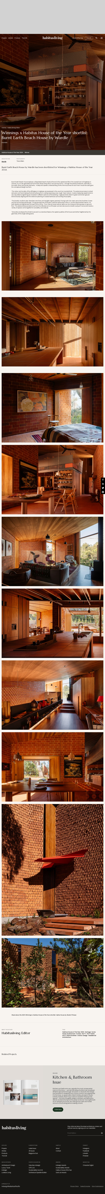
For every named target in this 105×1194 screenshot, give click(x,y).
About (57, 1148)
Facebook (86, 1151)
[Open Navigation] (101, 38)
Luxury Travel (6, 1168)
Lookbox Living (6, 1172)
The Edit (24, 38)
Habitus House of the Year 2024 (73, 1032)
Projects (4, 38)
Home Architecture (68, 1034)
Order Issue (58, 1109)
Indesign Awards (61, 1165)
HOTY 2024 (91, 1034)
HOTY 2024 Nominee (69, 1035)
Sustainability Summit (36, 1170)
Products (17, 38)
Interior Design (82, 1035)
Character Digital (88, 1165)
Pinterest (85, 1156)
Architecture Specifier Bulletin (38, 1172)
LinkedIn (85, 1153)
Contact (58, 1151)
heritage (88, 1032)
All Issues (32, 1151)
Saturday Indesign (34, 1165)
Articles (10, 38)
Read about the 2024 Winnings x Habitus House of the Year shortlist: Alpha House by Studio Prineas (43, 1015)
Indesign (4, 1170)
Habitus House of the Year (64, 1170)
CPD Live (32, 1168)
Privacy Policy (74, 1186)
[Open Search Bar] (96, 38)
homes (78, 1034)
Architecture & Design (8, 1165)
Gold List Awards (61, 1172)
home (94, 1032)
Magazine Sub (33, 1153)
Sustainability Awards (62, 1168)
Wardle (4, 161)
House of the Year (77, 38)
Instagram (86, 1148)
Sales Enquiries (85, 1186)
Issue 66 (89, 38)
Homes (4, 128)
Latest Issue (32, 1148)
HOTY (84, 1034)
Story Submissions (97, 1186)
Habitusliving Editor (13, 128)
